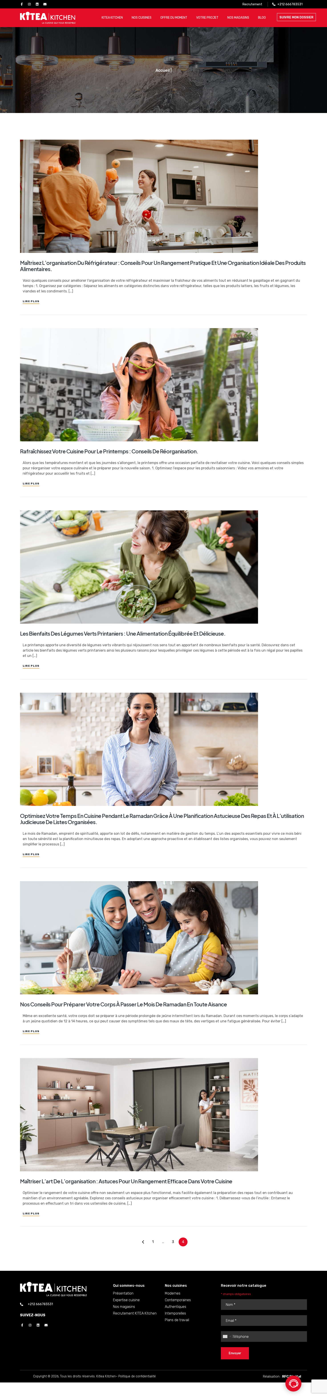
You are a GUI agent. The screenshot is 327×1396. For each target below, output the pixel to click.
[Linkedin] (37, 4)
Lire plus (31, 301)
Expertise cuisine (126, 1300)
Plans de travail (177, 1320)
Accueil (162, 70)
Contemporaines (178, 1300)
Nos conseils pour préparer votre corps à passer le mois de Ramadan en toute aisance (123, 1004)
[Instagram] (29, 4)
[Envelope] (44, 4)
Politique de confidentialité (137, 1376)
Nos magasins (124, 1307)
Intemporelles (175, 1313)
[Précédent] (143, 1241)
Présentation (123, 1293)
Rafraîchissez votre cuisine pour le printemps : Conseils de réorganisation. (109, 451)
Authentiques (175, 1307)
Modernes (172, 1293)
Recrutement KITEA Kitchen (135, 1313)
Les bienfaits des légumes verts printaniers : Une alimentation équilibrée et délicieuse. (123, 633)
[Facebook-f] (21, 4)
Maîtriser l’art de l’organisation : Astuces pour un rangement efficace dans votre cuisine (126, 1181)
